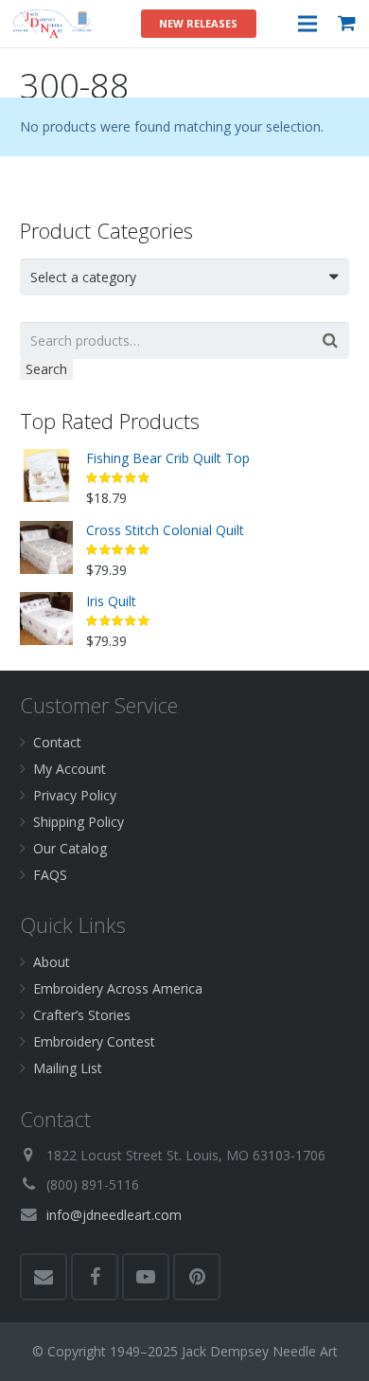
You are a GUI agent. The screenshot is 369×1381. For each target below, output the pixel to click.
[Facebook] (94, 1276)
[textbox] (176, 277)
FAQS (50, 875)
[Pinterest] (196, 1276)
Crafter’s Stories (82, 1015)
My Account (69, 769)
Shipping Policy (78, 822)
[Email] (43, 1276)
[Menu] (306, 23)
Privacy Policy (74, 795)
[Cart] (346, 23)
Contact (57, 742)
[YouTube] (145, 1276)
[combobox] (184, 277)
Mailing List (67, 1068)
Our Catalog (70, 848)
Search (46, 369)
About (51, 962)
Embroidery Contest (94, 1041)
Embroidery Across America (117, 988)
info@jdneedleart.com (114, 1215)
